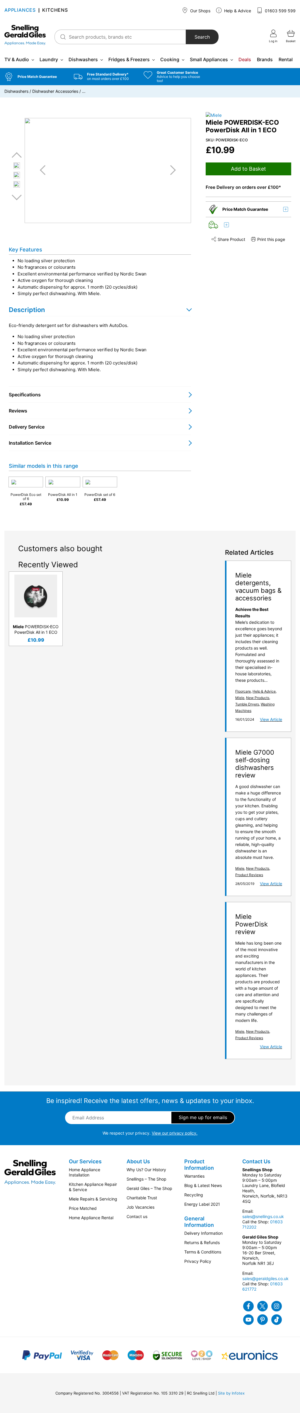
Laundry (49, 59)
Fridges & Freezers (129, 59)
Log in (273, 41)
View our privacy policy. (174, 1133)
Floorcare (243, 691)
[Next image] (170, 170)
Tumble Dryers (247, 704)
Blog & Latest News (203, 1185)
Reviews (18, 411)
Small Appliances (209, 59)
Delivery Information (203, 1233)
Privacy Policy (197, 1261)
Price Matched (83, 1208)
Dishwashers (83, 59)
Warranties (194, 1176)
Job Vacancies (140, 1207)
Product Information (199, 1164)
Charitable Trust (142, 1197)
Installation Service (30, 443)
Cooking (169, 59)
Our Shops (199, 10)
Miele (239, 698)
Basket (291, 41)
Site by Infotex (231, 1393)
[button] (34, 76)
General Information (199, 1221)
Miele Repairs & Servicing (93, 1198)
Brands (265, 59)
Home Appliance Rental (91, 1217)
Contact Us (256, 1161)
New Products (257, 698)
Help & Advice (237, 10)
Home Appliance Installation (84, 1172)
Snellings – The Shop (146, 1178)
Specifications (25, 395)
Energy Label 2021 (202, 1204)
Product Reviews (249, 875)
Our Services (85, 1161)
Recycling (193, 1194)
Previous (16, 155)
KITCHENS (55, 10)
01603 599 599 (280, 10)
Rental (286, 59)
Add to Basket (248, 169)
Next (16, 197)
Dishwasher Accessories (55, 91)
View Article (271, 719)
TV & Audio (16, 59)
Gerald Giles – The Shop (149, 1188)
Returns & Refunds (202, 1242)
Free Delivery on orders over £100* (243, 187)
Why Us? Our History (146, 1169)
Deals (244, 59)
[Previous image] (44, 170)
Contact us (137, 1216)
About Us (138, 1161)
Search (202, 37)
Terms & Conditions (202, 1251)
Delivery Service (27, 427)
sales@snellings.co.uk (263, 1216)
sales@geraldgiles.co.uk (265, 1278)
